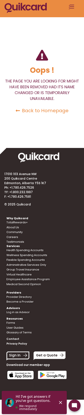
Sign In (14, 355)
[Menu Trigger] (72, 8)
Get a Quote (47, 355)
